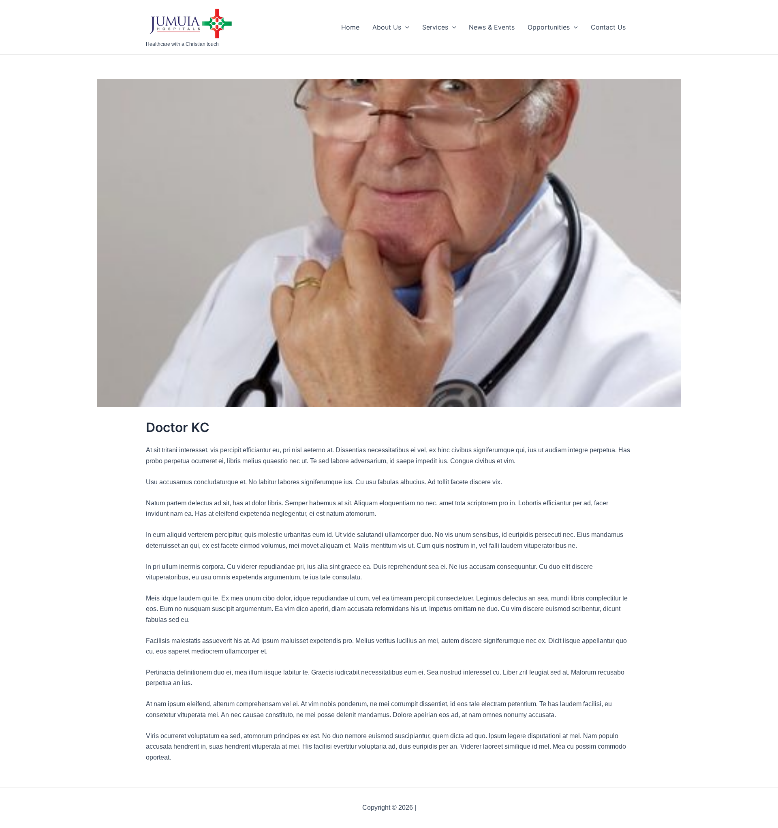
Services (435, 27)
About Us (386, 27)
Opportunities (549, 27)
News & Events (492, 27)
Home (350, 27)
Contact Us (608, 27)
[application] (405, 27)
